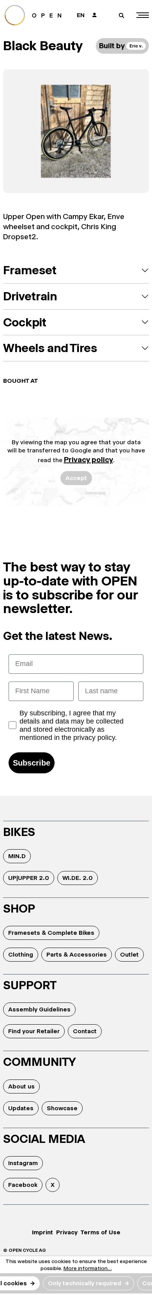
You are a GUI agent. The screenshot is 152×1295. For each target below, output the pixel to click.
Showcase (62, 1108)
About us (21, 1086)
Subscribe (31, 763)
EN (81, 15)
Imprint (42, 1232)
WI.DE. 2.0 (77, 877)
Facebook (22, 1184)
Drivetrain (30, 296)
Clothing (20, 954)
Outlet (129, 954)
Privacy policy (88, 459)
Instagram (23, 1163)
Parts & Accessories (76, 954)
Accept (76, 478)
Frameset (30, 270)
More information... (88, 1268)
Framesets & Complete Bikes (51, 932)
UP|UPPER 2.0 (28, 877)
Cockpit (24, 322)
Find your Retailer (34, 1031)
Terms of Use (100, 1232)
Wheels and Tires (50, 348)
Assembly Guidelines (39, 1009)
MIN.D (17, 856)
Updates (21, 1108)
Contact (85, 1031)
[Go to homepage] (35, 15)
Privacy (67, 1232)
